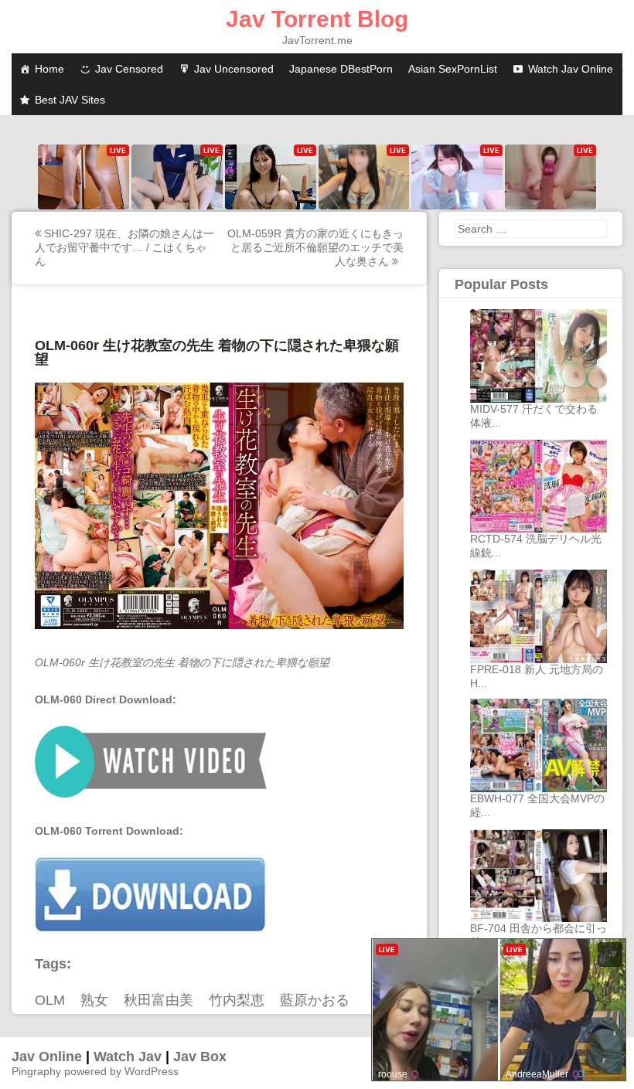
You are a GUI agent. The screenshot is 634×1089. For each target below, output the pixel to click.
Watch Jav (128, 1056)
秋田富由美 (158, 1000)
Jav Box (200, 1056)
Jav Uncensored (234, 69)
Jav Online (47, 1056)
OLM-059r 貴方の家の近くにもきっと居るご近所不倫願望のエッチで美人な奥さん (315, 247)
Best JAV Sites (70, 100)
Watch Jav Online (570, 69)
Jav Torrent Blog (317, 19)
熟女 (94, 1000)
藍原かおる (314, 1000)
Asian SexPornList (452, 69)
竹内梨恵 (236, 1000)
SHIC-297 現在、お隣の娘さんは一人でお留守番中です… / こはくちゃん (124, 247)
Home (49, 69)
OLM (50, 1000)
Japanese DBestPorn (341, 69)
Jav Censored (129, 69)
